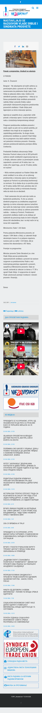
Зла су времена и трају (13, 523)
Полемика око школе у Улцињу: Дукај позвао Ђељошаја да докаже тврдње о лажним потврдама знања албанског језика (20, 452)
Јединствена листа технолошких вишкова (21, 668)
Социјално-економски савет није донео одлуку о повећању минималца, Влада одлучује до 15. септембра (19, 606)
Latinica (20, 311)
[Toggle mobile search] (33, 8)
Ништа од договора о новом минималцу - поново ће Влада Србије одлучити (20, 592)
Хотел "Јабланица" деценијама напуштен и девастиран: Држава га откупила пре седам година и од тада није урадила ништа (21, 467)
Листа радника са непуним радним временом (19, 677)
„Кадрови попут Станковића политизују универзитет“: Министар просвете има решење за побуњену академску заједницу (20, 563)
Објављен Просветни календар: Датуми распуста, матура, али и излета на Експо (17, 438)
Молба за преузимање (17, 685)
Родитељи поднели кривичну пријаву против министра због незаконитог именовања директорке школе (20, 481)
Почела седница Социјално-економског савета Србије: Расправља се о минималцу (16, 620)
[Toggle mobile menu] (37, 8)
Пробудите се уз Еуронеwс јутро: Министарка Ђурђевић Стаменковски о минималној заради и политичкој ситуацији (20, 535)
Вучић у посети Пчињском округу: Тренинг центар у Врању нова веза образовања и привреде (19, 549)
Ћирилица (10, 311)
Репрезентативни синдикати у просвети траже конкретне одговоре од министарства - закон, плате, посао (20, 578)
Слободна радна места (17, 661)
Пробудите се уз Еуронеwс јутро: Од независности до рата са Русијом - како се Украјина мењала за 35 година (19, 424)
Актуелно (13, 302)
